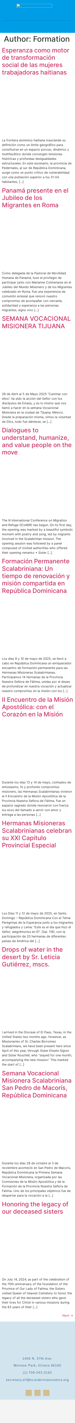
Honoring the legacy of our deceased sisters (35, 1207)
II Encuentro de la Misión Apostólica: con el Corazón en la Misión (37, 707)
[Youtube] (46, 1393)
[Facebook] (29, 1393)
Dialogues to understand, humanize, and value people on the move (37, 441)
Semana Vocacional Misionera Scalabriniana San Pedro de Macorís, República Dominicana (37, 1084)
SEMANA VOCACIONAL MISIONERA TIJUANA (36, 322)
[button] (37, 24)
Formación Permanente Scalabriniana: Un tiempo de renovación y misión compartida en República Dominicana (36, 575)
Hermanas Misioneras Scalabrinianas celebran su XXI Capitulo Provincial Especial (37, 834)
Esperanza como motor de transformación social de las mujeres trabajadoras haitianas (35, 61)
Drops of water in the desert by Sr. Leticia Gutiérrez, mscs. (32, 957)
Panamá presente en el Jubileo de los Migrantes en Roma (35, 198)
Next (67, 1315)
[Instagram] (37, 1393)
